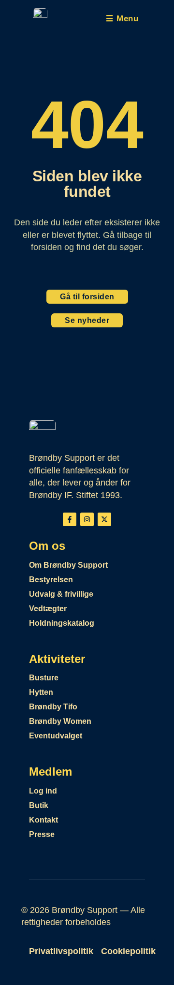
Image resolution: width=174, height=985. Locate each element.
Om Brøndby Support (68, 565)
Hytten (41, 692)
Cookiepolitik (128, 951)
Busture (43, 678)
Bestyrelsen (51, 579)
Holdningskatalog (61, 623)
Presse (42, 834)
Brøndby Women (60, 721)
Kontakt (43, 820)
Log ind (43, 791)
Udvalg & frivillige (61, 594)
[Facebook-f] (69, 519)
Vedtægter (48, 608)
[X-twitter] (104, 519)
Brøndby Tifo (53, 707)
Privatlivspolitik (61, 951)
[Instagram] (87, 519)
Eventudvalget (55, 736)
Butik (38, 805)
